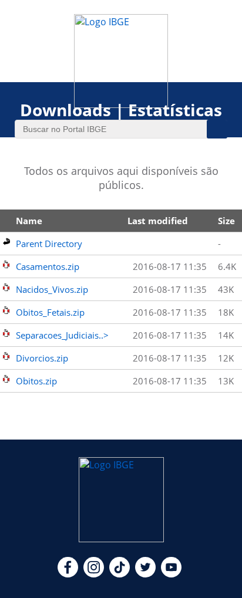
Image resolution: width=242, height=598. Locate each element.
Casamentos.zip (47, 266)
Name (29, 221)
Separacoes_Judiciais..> (62, 335)
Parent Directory (49, 243)
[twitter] (145, 573)
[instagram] (93, 573)
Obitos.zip (36, 381)
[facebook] (68, 573)
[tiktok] (119, 573)
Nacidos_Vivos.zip (52, 289)
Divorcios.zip (42, 358)
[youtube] (171, 573)
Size (226, 221)
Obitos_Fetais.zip (50, 312)
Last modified (157, 221)
